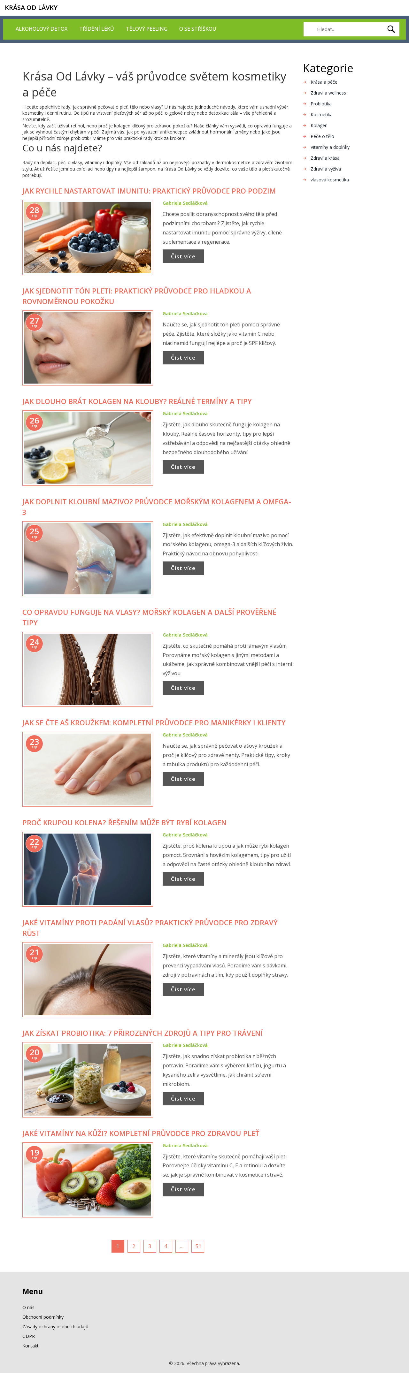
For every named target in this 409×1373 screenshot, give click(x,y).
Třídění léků (96, 28)
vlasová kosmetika (330, 180)
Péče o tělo (322, 136)
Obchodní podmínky (43, 1317)
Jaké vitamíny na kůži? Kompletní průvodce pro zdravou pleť (140, 1133)
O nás (28, 1307)
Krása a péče (324, 82)
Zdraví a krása (325, 158)
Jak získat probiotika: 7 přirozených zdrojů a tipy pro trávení (142, 1033)
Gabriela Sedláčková (185, 203)
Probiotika (321, 104)
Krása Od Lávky (31, 7)
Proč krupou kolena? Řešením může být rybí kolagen (124, 822)
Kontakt (30, 1346)
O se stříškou (197, 28)
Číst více (183, 256)
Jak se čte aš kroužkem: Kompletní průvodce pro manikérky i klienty (154, 722)
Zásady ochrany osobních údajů (55, 1326)
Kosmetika (322, 114)
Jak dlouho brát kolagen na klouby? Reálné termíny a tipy (137, 401)
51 (198, 1246)
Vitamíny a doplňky (330, 147)
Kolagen (319, 125)
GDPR (28, 1336)
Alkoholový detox (41, 28)
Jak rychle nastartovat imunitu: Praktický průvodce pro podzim (149, 190)
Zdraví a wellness (328, 93)
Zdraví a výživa (326, 169)
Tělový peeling (146, 28)
